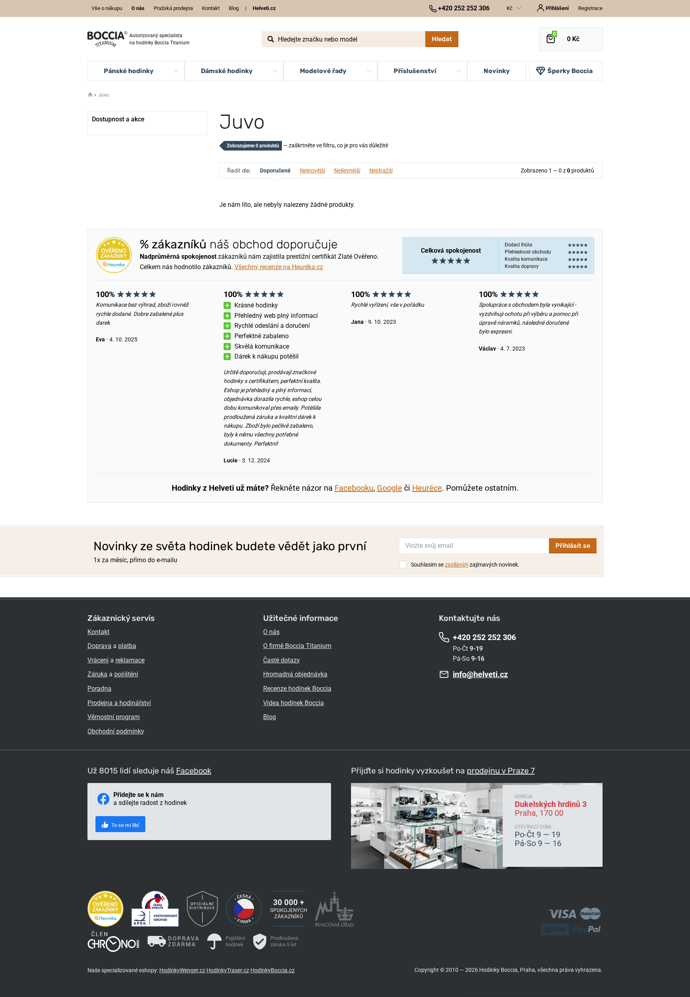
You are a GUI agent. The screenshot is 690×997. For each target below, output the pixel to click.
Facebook (193, 770)
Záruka (97, 674)
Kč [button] (510, 8)
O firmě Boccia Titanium (297, 646)
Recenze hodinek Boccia (297, 688)
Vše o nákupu (106, 8)
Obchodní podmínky (115, 731)
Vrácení (98, 660)
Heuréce (427, 488)
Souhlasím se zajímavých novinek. (465, 564)
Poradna (99, 688)
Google (389, 488)
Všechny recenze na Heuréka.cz (278, 267)
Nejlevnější (347, 170)
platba (127, 646)
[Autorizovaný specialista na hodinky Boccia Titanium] (107, 39)
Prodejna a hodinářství (119, 703)
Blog (234, 8)
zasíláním (456, 564)
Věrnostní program (113, 717)
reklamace (130, 660)
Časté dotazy (281, 660)
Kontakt (211, 8)
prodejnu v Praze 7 (501, 770)
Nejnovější (312, 170)
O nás (271, 632)
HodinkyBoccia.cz (272, 970)
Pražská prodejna (173, 8)
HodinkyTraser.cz (227, 970)
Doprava (99, 646)
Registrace (590, 8)
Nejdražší (381, 170)
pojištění (126, 674)
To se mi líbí (124, 825)
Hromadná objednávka (295, 674)
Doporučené (275, 170)
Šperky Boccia (570, 71)
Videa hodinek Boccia (293, 703)
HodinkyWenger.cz (182, 970)
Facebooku (354, 488)
